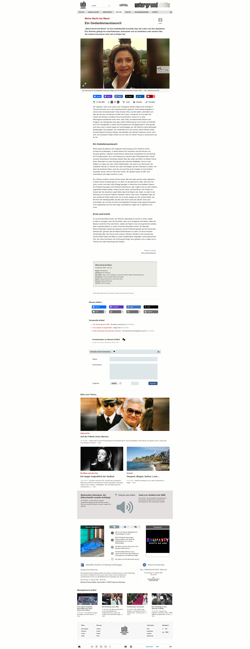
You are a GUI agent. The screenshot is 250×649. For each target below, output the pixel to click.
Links (98, 636)
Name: (94, 359)
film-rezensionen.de (148, 253)
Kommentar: (97, 365)
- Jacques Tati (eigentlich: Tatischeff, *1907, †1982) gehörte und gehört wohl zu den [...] (162, 612)
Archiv (83, 633)
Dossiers (83, 631)
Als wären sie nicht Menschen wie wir (127, 559)
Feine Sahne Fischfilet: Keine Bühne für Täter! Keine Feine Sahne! (85, 608)
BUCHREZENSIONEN (142, 12)
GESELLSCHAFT (93, 12)
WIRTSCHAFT (107, 12)
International (84, 629)
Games (98, 633)
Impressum (150, 636)
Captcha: (95, 383)
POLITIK (81, 12)
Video (82, 636)
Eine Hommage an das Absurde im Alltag (159, 607)
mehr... (100, 443)
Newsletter (149, 646)
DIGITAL (128, 12)
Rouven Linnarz (150, 250)
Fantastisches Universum (135, 607)
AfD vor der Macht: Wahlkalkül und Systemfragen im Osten (126, 533)
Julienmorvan (151, 90)
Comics (98, 629)
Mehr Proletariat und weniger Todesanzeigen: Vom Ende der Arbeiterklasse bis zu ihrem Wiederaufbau (125, 540)
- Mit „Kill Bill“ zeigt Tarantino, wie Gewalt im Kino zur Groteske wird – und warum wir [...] (137, 611)
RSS (157, 646)
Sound (98, 631)
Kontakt (149, 633)
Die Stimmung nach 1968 (110, 607)
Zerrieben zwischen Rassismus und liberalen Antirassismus (126, 547)
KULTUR (119, 12)
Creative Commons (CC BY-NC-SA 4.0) (119, 293)
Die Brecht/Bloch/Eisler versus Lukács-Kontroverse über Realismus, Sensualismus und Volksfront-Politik (127, 553)
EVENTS (155, 12)
